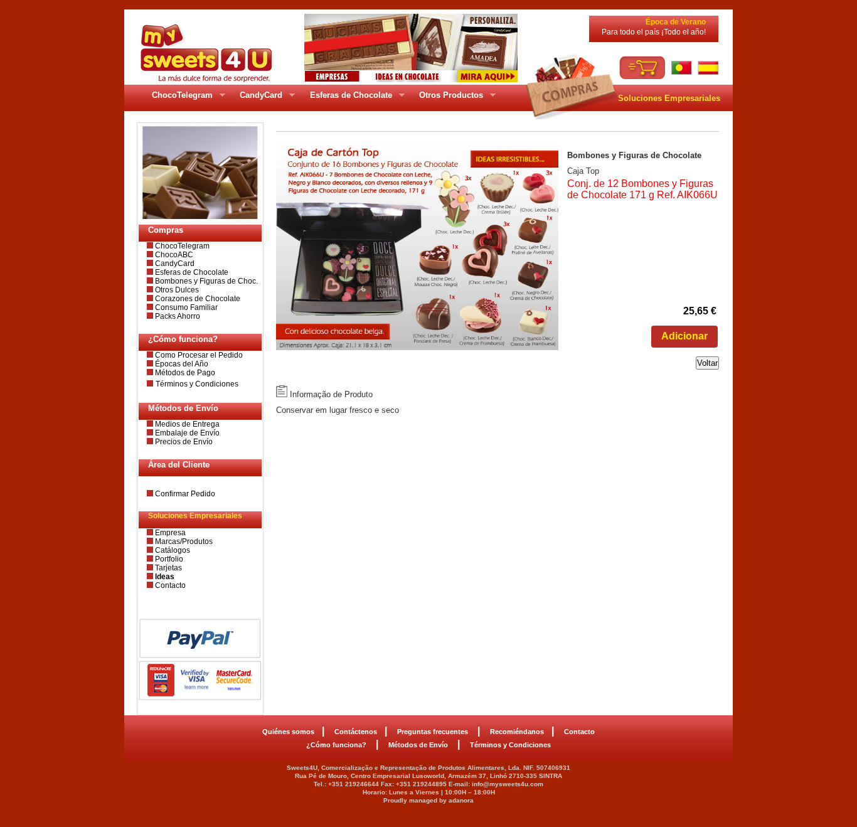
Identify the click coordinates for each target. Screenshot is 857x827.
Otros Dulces (176, 289)
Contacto (169, 585)
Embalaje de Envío (186, 433)
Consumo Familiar (185, 307)
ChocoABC (173, 254)
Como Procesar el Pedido (198, 355)
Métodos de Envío (419, 745)
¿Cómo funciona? (337, 745)
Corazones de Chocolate (196, 298)
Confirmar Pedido (184, 493)
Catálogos (171, 550)
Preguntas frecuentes (433, 731)
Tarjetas (167, 567)
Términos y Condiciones (197, 384)
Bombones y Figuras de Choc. (205, 281)
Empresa (169, 532)
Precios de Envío (183, 441)
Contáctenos (355, 731)
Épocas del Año (180, 364)
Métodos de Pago (184, 372)
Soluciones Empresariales (669, 98)
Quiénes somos (288, 731)
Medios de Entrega (186, 424)
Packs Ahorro (176, 316)
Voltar (707, 363)
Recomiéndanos (517, 731)
